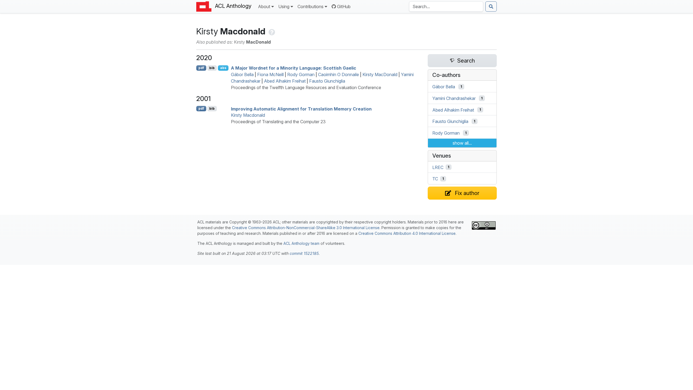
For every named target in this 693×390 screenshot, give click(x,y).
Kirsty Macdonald (248, 115)
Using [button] (283, 6)
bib (212, 68)
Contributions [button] (310, 6)
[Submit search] (491, 6)
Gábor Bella (242, 74)
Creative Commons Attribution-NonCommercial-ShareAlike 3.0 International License (306, 227)
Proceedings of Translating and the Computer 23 (278, 121)
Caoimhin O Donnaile (338, 74)
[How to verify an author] (271, 31)
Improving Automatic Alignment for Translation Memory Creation (301, 108)
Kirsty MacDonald (379, 74)
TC (435, 178)
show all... (462, 143)
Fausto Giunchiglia (327, 81)
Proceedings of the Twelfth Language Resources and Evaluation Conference (306, 87)
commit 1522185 (304, 253)
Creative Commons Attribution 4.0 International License (407, 233)
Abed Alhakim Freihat (285, 81)
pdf (201, 68)
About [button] (264, 6)
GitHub (344, 6)
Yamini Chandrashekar (454, 98)
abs (223, 68)
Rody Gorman (301, 74)
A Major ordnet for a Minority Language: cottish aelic (293, 68)
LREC (437, 167)
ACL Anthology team (301, 243)
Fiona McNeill (270, 74)
